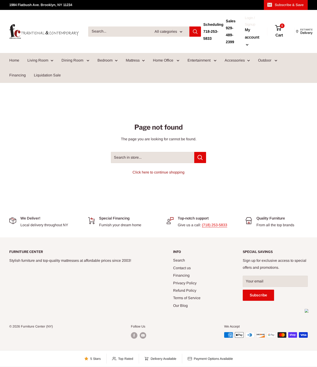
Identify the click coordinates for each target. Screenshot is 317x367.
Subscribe (258, 295)
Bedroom (105, 60)
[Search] (195, 31)
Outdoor (265, 60)
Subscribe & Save (289, 5)
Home (14, 60)
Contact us (182, 268)
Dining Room (72, 60)
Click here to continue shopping (158, 172)
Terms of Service (187, 298)
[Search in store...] (200, 157)
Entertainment (199, 60)
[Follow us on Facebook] (134, 335)
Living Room (37, 60)
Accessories (235, 60)
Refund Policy (184, 290)
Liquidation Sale (47, 75)
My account (252, 33)
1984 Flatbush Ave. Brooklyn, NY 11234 (40, 5)
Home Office (163, 60)
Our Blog (180, 306)
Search (179, 260)
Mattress (133, 60)
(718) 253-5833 (214, 225)
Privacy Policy (185, 283)
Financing (17, 75)
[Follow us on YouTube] (143, 335)
